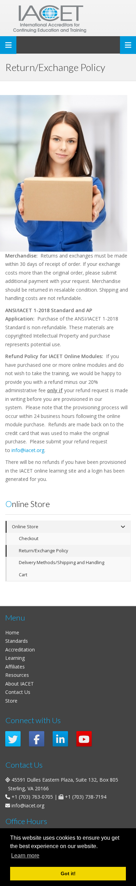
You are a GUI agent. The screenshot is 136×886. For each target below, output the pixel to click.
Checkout (28, 538)
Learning (15, 658)
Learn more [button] (25, 856)
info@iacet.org (28, 450)
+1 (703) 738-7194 (85, 796)
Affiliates (15, 666)
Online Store (25, 527)
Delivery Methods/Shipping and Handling (61, 562)
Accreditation (20, 649)
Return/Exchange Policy (43, 551)
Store (11, 700)
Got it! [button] (68, 873)
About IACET (19, 683)
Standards (16, 641)
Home (12, 632)
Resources (17, 675)
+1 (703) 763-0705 (32, 796)
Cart (23, 575)
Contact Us (17, 692)
